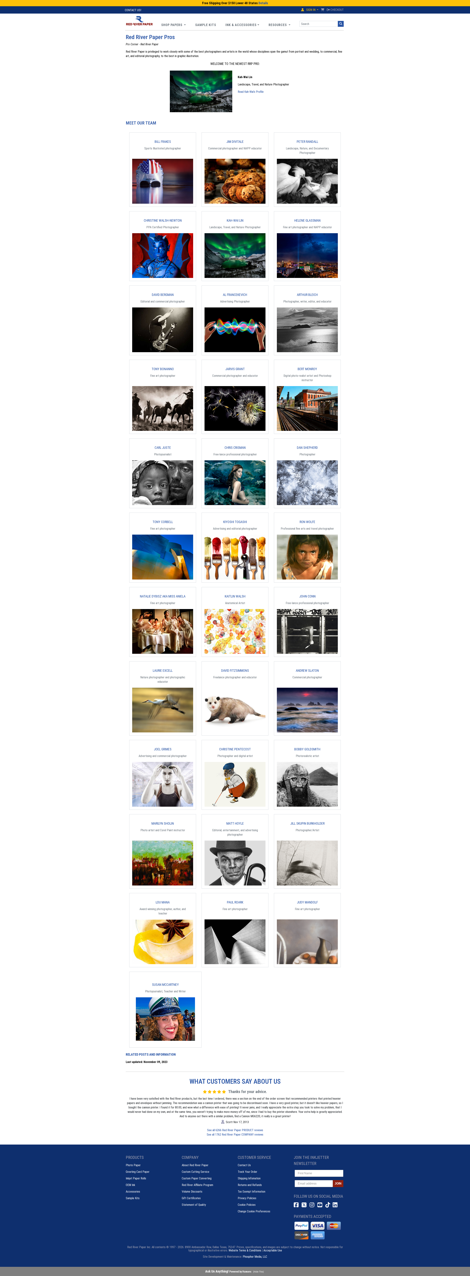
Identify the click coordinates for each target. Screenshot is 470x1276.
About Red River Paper (195, 1165)
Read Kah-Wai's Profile (251, 92)
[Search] (341, 24)
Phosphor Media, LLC (255, 1256)
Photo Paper (133, 1165)
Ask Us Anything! (228, 1271)
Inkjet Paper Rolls (136, 1178)
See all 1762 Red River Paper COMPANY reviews (235, 1134)
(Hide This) (258, 1271)
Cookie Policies (247, 1205)
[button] (279, 25)
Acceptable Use (272, 1250)
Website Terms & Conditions (245, 1250)
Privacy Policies (247, 1198)
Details (263, 3)
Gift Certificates (191, 1198)
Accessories (133, 1191)
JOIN (338, 1183)
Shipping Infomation (249, 1178)
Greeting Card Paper (137, 1172)
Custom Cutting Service (195, 1172)
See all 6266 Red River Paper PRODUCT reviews (235, 1130)
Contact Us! (133, 10)
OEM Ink (130, 1185)
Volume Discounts (192, 1191)
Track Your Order (247, 1172)
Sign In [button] (311, 10)
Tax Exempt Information (251, 1191)
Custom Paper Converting (197, 1178)
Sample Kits (133, 1198)
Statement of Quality (194, 1205)
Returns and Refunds (250, 1185)
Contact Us (244, 1165)
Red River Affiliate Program (197, 1185)
